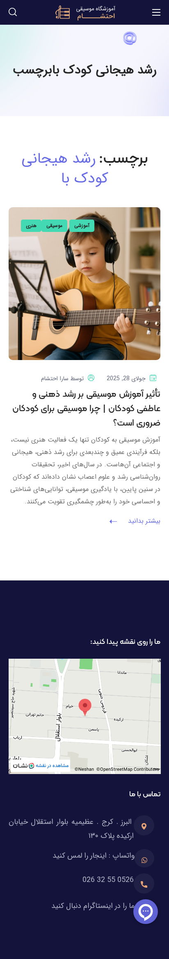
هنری (31, 225)
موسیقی (54, 225)
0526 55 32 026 (108, 880)
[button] (13, 12)
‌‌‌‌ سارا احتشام (55, 378)
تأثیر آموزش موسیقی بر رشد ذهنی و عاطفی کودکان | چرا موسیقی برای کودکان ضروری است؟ (86, 409)
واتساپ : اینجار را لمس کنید (94, 855)
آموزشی (81, 225)
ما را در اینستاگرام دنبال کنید (93, 906)
